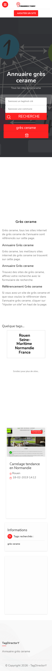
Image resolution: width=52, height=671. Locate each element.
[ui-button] (26, 134)
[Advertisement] (26, 189)
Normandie (24, 348)
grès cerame (13, 544)
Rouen (24, 335)
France (25, 352)
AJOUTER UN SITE (26, 13)
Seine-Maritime (24, 341)
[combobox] (26, 101)
